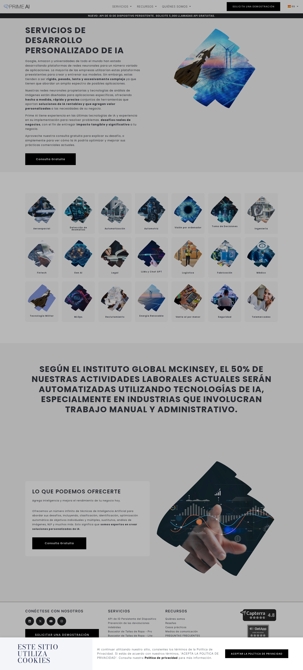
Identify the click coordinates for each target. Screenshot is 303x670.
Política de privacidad (161, 657)
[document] (151, 335)
